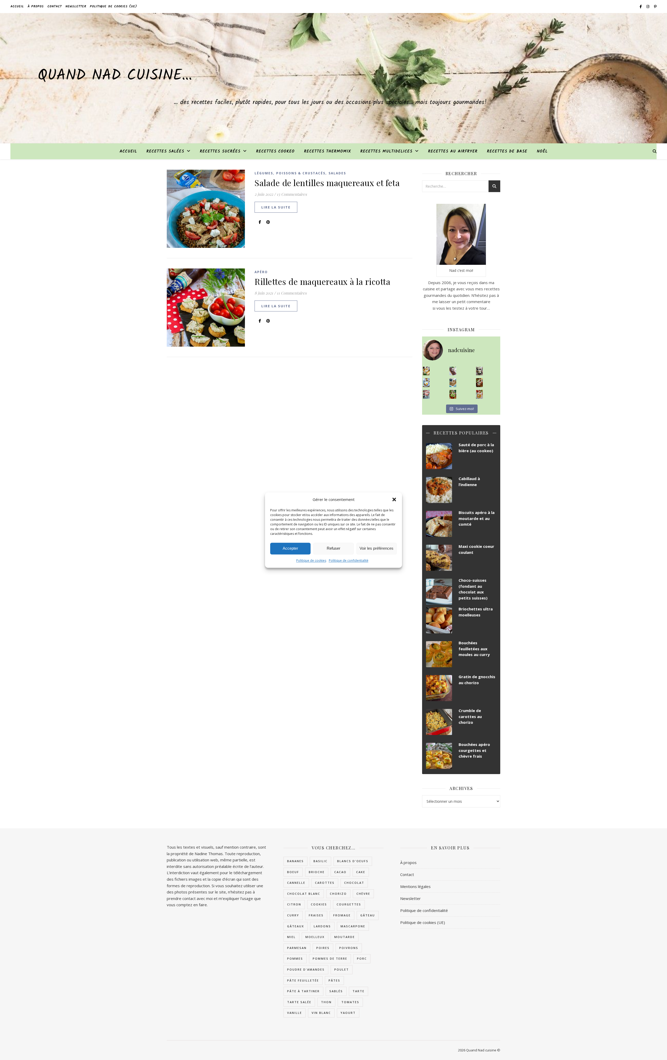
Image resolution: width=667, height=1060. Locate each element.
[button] (394, 499)
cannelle (296, 883)
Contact (54, 6)
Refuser (333, 548)
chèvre (363, 894)
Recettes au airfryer (453, 151)
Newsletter (75, 6)
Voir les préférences (376, 548)
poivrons (348, 948)
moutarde (344, 937)
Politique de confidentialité (348, 560)
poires (323, 948)
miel (291, 937)
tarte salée (299, 1002)
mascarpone (353, 926)
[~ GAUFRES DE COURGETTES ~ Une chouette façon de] (426, 382)
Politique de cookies (311, 560)
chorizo (338, 894)
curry (293, 915)
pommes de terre (330, 958)
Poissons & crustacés (300, 173)
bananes (295, 861)
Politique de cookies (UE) (113, 6)
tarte (359, 991)
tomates (350, 1002)
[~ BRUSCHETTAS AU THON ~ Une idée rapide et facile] (479, 382)
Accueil (17, 6)
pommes (295, 958)
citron (294, 904)
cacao (340, 872)
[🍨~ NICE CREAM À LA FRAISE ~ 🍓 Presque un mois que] (426, 394)
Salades (337, 173)
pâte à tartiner (303, 991)
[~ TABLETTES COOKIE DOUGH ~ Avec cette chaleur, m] (452, 382)
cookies (319, 904)
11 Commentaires (292, 293)
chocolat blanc (303, 894)
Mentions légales (415, 886)
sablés (336, 991)
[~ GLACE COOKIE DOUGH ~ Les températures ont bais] (479, 371)
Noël (542, 151)
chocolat (354, 883)
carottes (325, 883)
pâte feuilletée (303, 980)
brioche (317, 872)
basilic (320, 861)
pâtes (334, 980)
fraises (316, 915)
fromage (342, 915)
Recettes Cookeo (275, 151)
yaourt (348, 1013)
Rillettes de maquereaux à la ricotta (322, 281)
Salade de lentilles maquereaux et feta (327, 182)
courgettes (349, 904)
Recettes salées (165, 151)
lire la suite (276, 207)
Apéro (261, 272)
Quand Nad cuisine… (115, 75)
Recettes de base (507, 151)
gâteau (367, 915)
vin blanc (321, 1013)
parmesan (297, 948)
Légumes (264, 173)
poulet (341, 969)
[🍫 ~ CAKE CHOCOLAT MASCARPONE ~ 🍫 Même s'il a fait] (452, 371)
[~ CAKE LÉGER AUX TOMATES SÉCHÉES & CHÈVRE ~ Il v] (426, 371)
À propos (36, 6)
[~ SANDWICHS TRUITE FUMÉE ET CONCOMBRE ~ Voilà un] (452, 394)
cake (360, 872)
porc (362, 958)
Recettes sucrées (220, 151)
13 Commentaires (292, 194)
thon (326, 1002)
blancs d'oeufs (352, 861)
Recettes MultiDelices (386, 151)
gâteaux (295, 926)
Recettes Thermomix (327, 151)
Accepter (290, 548)
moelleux (315, 937)
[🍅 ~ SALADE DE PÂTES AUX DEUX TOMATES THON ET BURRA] (479, 394)
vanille (294, 1013)
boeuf (293, 872)
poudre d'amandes (306, 969)
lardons (322, 926)
